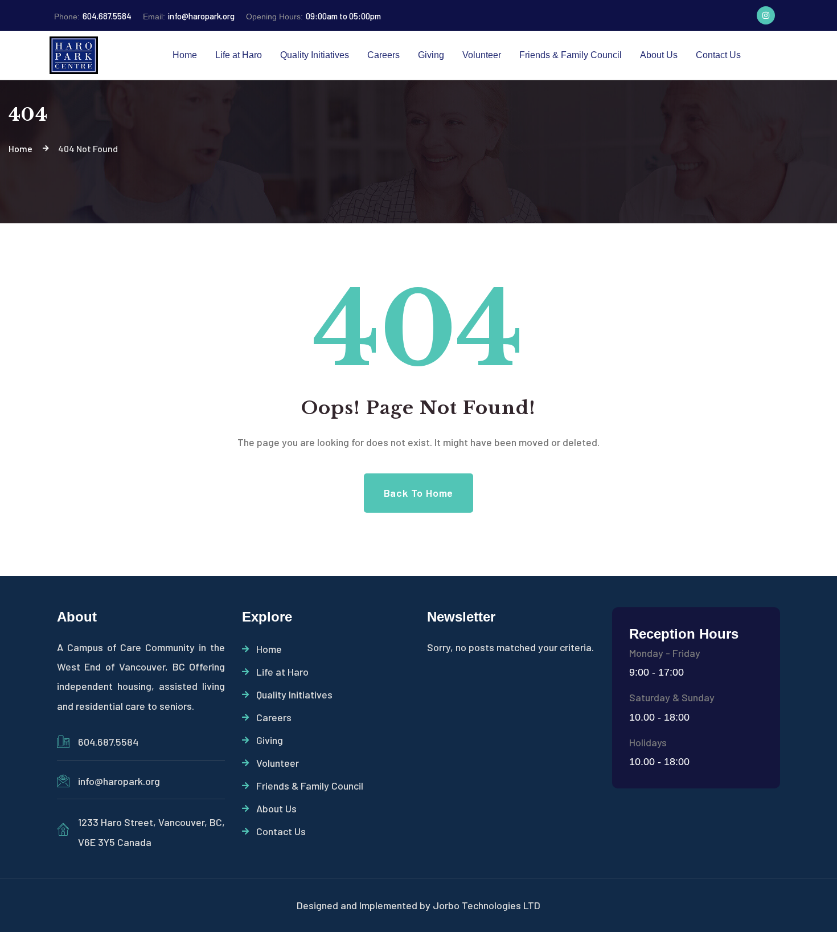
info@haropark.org (189, 16)
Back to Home (419, 493)
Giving (269, 740)
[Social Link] (766, 15)
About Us (276, 808)
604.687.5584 (93, 16)
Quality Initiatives (294, 694)
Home (269, 649)
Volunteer (277, 763)
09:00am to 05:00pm (313, 16)
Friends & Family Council (309, 785)
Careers (274, 717)
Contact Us (281, 831)
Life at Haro (282, 671)
